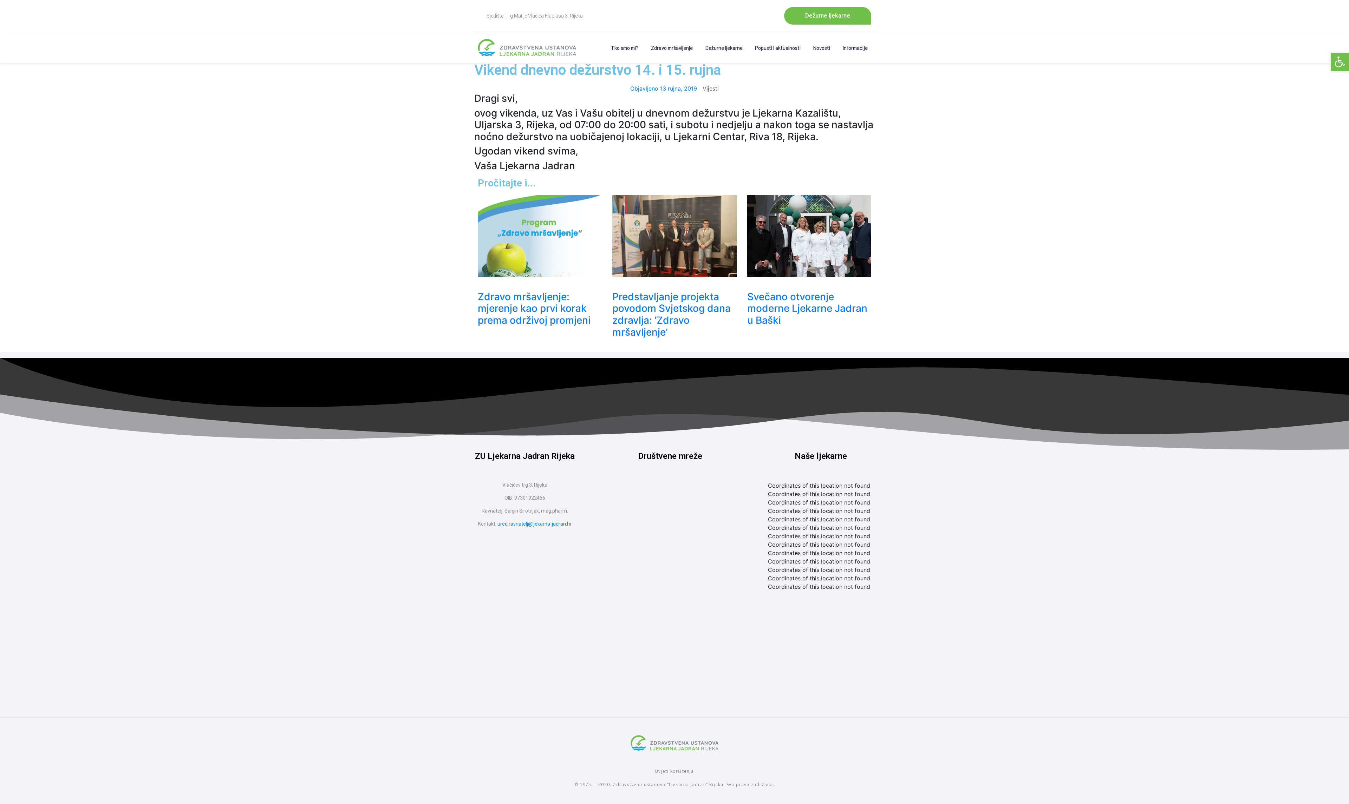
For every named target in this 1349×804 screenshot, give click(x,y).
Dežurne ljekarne (724, 48)
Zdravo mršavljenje (672, 48)
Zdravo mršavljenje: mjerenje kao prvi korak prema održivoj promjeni (534, 308)
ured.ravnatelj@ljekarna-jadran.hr (534, 524)
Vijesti (711, 88)
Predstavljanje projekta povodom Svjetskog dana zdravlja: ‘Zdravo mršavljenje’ (671, 314)
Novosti (821, 48)
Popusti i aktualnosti (778, 48)
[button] (1340, 62)
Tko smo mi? (625, 48)
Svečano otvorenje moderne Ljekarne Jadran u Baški (807, 308)
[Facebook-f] (657, 493)
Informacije (855, 48)
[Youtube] (683, 493)
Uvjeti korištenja (674, 771)
